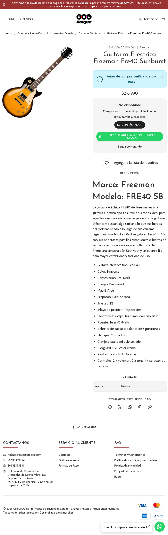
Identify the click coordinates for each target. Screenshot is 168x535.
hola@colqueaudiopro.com (25, 455)
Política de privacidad (127, 465)
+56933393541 (16, 460)
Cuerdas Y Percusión (29, 33)
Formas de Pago (69, 465)
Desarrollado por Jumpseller (56, 512)
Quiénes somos (69, 460)
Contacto (65, 455)
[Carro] (163, 19)
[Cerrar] (162, 76)
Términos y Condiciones (129, 455)
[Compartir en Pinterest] (139, 407)
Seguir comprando (130, 146)
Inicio (9, 33)
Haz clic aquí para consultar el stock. (132, 136)
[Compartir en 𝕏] (119, 407)
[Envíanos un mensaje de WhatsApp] (159, 527)
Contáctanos (132, 124)
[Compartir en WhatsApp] (129, 407)
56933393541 (16, 465)
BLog (117, 476)
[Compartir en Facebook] (110, 407)
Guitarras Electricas (90, 33)
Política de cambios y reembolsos (135, 460)
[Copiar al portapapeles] (149, 407)
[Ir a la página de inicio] (84, 19)
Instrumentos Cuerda (60, 33)
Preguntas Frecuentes (127, 471)
